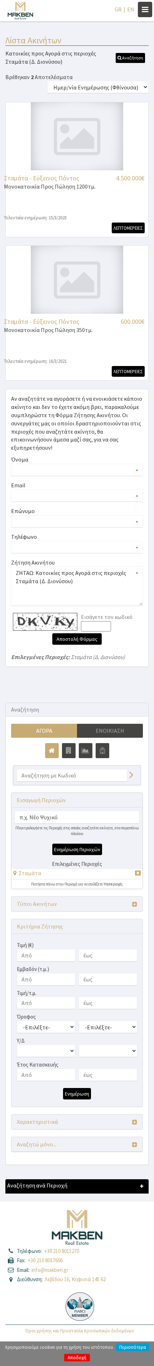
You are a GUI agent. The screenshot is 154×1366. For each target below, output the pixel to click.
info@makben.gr (50, 1270)
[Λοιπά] (102, 750)
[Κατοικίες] (52, 750)
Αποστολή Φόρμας (77, 639)
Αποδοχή (77, 1358)
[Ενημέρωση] (130, 775)
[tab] (77, 874)
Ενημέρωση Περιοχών (77, 849)
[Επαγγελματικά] (69, 750)
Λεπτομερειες (128, 228)
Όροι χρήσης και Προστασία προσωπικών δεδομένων (79, 1331)
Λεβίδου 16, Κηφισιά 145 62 (75, 1279)
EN (130, 9)
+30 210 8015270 (61, 1251)
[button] (130, 58)
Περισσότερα (132, 1347)
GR (118, 9)
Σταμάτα (30, 873)
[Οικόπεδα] (85, 750)
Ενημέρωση (77, 1094)
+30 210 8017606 (45, 1260)
